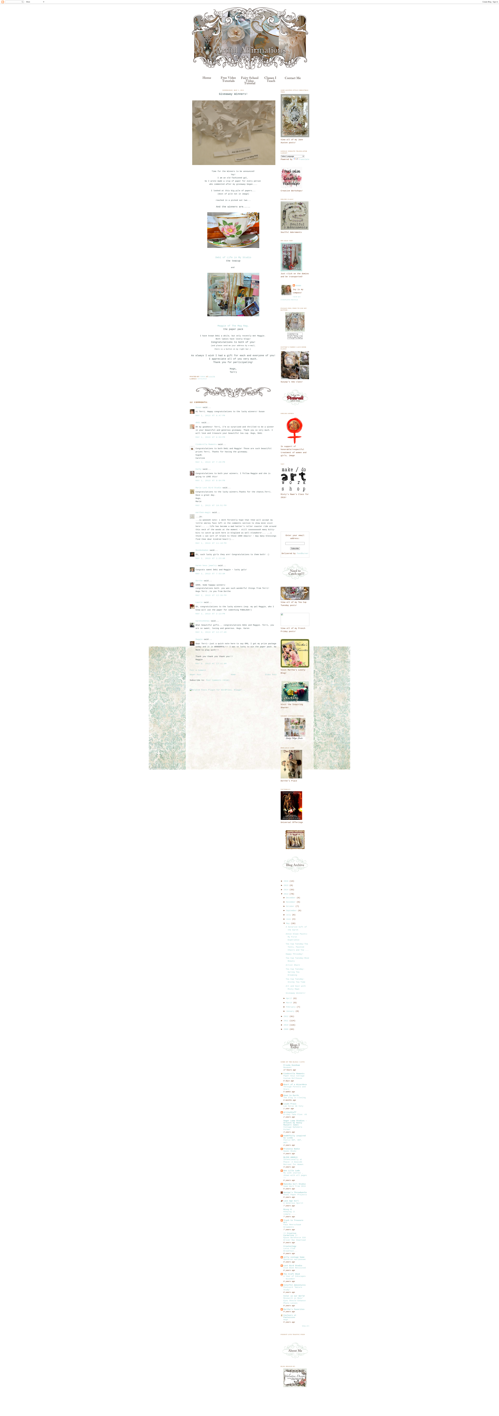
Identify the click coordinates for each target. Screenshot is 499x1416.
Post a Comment (198, 670)
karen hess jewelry (206, 565)
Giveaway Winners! (296, 993)
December (291, 898)
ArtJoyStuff (289, 1112)
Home (233, 674)
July (289, 915)
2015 (287, 885)
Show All (305, 1326)
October (291, 906)
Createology (289, 1246)
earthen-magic (203, 512)
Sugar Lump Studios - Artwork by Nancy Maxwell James (295, 1123)
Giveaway (202, 379)
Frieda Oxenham (291, 1065)
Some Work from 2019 (294, 1186)
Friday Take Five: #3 (295, 1114)
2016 (287, 881)
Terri (298, 285)
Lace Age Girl (291, 1201)
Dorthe (199, 581)
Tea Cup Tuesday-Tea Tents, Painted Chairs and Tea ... (297, 947)
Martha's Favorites (293, 1309)
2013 (287, 894)
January (291, 1011)
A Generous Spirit (293, 1203)
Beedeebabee (202, 550)
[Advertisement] (249, 1400)
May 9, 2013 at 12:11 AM (211, 663)
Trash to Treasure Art (293, 1221)
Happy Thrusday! (294, 954)
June (289, 919)
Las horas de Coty (293, 1106)
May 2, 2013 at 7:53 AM (210, 574)
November (291, 902)
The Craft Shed (291, 1274)
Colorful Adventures (294, 1285)
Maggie (199, 639)
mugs (285, 1320)
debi (198, 422)
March (289, 1003)
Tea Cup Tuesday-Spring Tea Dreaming (295, 972)
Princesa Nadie (291, 1149)
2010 (287, 1025)
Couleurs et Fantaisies (289, 1316)
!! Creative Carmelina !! (290, 1234)
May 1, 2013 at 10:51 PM (211, 505)
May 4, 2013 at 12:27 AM (211, 632)
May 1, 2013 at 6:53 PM (210, 437)
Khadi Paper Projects (295, 1195)
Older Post (271, 674)
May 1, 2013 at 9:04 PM (210, 480)
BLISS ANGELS (290, 1157)
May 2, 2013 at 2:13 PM (210, 614)
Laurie (199, 602)
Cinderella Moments (207, 444)
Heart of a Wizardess (295, 1084)
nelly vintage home (293, 1257)
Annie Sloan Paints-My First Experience (297, 937)
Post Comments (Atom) (217, 680)
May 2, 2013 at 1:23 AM (210, 558)
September (292, 910)
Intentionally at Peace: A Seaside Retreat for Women (293, 1162)
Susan (198, 407)
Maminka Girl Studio (294, 1184)
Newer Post (195, 674)
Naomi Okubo (289, 1151)
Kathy (198, 469)
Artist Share (293, 965)
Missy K (287, 1209)
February (291, 1007)
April (289, 998)
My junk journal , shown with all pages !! (295, 1175)
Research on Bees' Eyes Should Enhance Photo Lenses (294, 1300)
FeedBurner (302, 553)
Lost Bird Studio (292, 1265)
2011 (287, 1021)
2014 (287, 890)
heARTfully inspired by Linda (294, 1137)
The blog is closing (294, 1098)
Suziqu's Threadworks (295, 1192)
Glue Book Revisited (294, 1268)
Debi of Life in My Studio (233, 257)
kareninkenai (203, 621)
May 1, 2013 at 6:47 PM (210, 415)
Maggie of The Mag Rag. (233, 326)
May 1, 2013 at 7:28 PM (210, 462)
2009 (287, 1029)
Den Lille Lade (291, 1171)
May (288, 923)
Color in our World (293, 1296)
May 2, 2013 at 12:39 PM (211, 595)
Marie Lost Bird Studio (208, 488)
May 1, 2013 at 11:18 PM (211, 543)
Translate (304, 159)
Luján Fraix (289, 1104)
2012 (287, 1016)
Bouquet (287, 1067)
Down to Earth (291, 1095)
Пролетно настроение (294, 1259)
